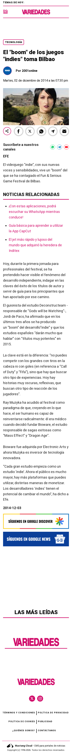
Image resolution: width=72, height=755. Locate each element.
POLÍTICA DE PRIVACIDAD (53, 712)
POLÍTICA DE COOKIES (21, 721)
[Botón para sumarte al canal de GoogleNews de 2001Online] (36, 539)
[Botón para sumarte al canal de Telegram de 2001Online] (59, 147)
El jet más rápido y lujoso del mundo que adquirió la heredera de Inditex (35, 245)
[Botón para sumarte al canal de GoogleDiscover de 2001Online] (36, 521)
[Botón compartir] (7, 131)
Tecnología (13, 42)
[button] (19, 131)
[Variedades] (36, 12)
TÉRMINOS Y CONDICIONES (18, 712)
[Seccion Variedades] (36, 645)
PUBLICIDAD (45, 721)
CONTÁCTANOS (47, 730)
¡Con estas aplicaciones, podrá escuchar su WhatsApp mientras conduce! (34, 211)
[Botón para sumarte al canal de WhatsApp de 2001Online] (52, 147)
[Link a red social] (32, 698)
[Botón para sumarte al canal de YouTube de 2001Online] (66, 147)
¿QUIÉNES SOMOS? (23, 730)
